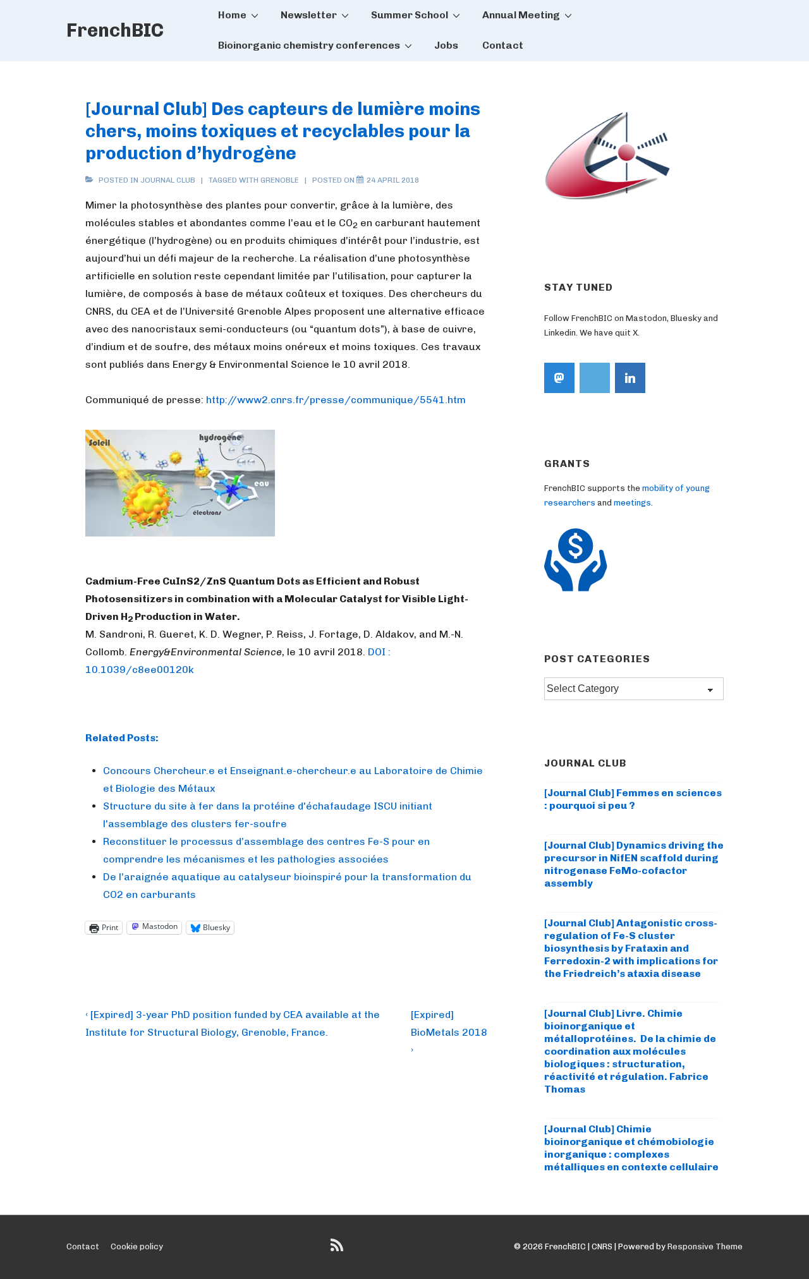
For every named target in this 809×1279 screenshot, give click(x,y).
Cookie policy (137, 1246)
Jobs (446, 45)
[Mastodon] (559, 378)
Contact (502, 45)
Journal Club (167, 180)
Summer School (409, 15)
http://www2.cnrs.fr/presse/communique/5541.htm (336, 400)
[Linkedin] (630, 378)
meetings (632, 502)
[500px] (595, 378)
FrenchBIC (115, 30)
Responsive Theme (705, 1246)
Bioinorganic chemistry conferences (309, 45)
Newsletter (309, 15)
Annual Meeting (521, 15)
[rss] (338, 1249)
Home (232, 15)
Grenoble (279, 180)
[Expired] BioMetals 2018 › (449, 1032)
